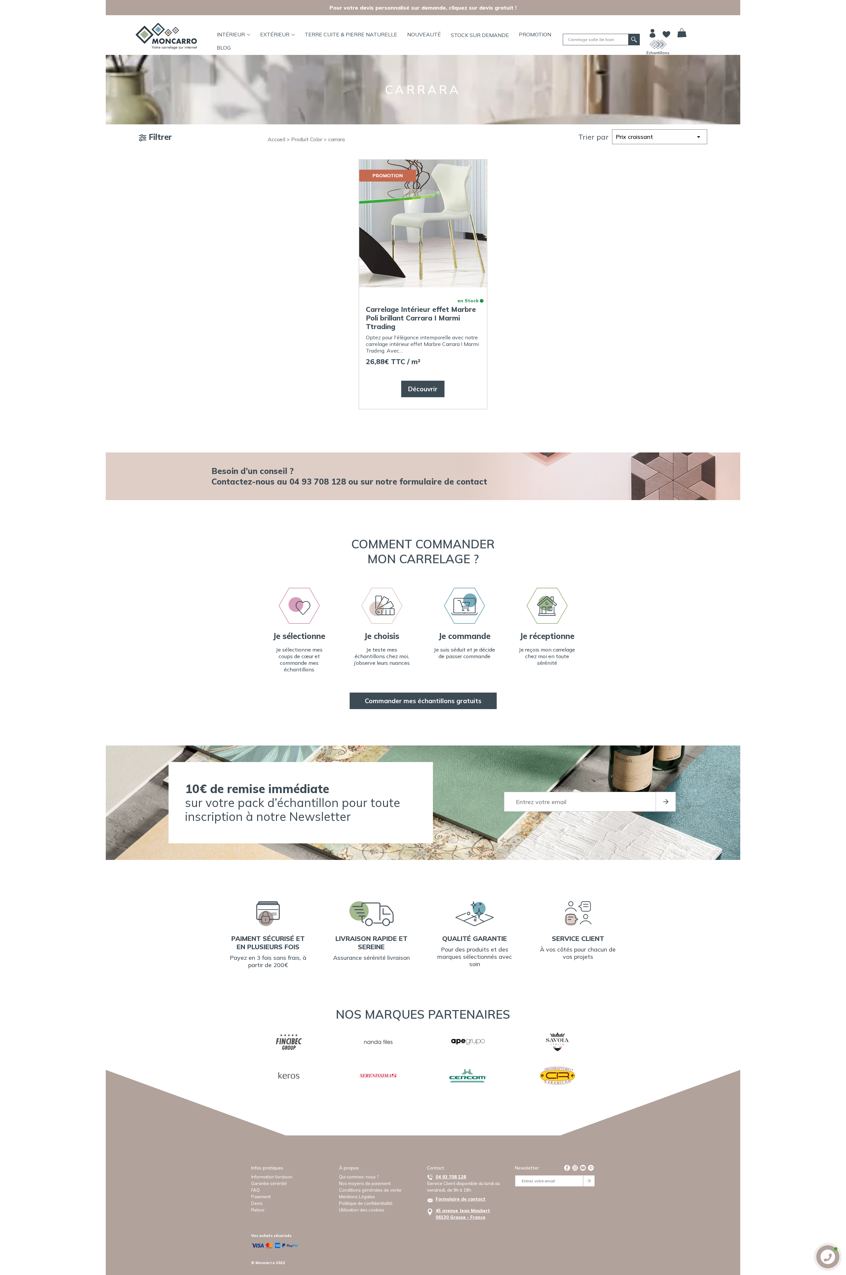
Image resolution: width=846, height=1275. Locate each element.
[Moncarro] (166, 36)
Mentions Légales (357, 1196)
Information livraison (271, 1176)
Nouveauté (424, 34)
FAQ (255, 1190)
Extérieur (274, 34)
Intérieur (231, 34)
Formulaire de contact (460, 1199)
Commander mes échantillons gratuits (423, 701)
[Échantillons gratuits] (658, 44)
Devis (257, 1203)
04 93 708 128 (451, 1176)
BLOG (224, 47)
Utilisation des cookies (361, 1209)
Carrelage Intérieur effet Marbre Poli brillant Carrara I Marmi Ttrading (421, 318)
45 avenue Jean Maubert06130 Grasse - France (463, 1214)
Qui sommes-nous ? (358, 1176)
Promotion (535, 34)
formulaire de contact (443, 481)
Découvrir (423, 389)
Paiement (261, 1196)
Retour (258, 1209)
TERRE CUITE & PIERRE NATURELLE (351, 34)
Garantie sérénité (269, 1183)
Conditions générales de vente (370, 1190)
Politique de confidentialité (366, 1203)
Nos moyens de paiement (365, 1183)
